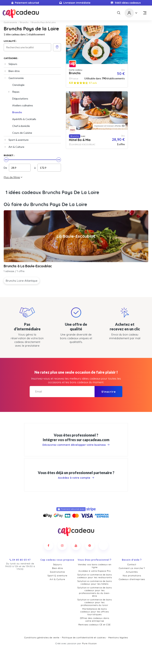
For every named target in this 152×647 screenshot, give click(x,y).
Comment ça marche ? (132, 568)
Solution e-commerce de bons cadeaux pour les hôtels (94, 582)
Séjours (13, 63)
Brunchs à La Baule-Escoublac (28, 266)
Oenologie (18, 84)
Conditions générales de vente (41, 637)
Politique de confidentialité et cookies (84, 637)
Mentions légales (118, 637)
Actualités (132, 571)
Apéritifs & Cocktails (24, 119)
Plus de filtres (12, 177)
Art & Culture (16, 146)
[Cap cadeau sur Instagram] (62, 545)
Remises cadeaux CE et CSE (94, 624)
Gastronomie (10, 22)
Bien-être (14, 71)
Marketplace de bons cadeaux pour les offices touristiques (94, 611)
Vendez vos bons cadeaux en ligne (94, 566)
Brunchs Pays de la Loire (44, 22)
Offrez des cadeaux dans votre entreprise (94, 619)
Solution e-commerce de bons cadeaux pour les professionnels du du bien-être (94, 591)
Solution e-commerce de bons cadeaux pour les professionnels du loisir (94, 602)
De (5, 167)
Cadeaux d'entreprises (132, 579)
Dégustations (20, 98)
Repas (15, 91)
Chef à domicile (21, 125)
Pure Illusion (89, 643)
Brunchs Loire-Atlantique (21, 280)
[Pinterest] (89, 545)
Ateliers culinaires (22, 105)
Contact (131, 564)
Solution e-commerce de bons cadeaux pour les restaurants (94, 576)
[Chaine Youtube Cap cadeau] (76, 545)
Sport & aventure (19, 139)
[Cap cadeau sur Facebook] (48, 545)
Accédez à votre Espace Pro (94, 571)
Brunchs (24, 22)
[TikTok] (103, 545)
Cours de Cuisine (22, 132)
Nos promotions (132, 575)
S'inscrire (108, 391)
